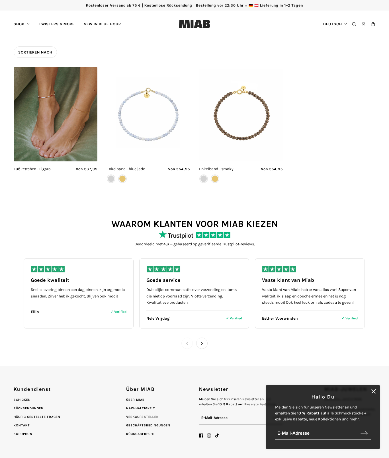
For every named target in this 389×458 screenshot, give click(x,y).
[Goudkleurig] (122, 178)
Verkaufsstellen (142, 416)
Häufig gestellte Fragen (37, 416)
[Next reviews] (202, 343)
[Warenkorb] (372, 24)
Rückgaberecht (140, 434)
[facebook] (201, 435)
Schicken (22, 399)
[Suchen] (354, 24)
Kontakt (22, 425)
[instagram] (209, 435)
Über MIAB (135, 399)
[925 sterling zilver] (111, 178)
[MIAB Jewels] (194, 24)
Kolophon (23, 434)
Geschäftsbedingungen (148, 425)
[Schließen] (373, 391)
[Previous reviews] (187, 343)
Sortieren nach (35, 52)
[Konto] (363, 24)
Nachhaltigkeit (140, 408)
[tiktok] (217, 435)
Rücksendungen (29, 408)
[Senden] (364, 433)
